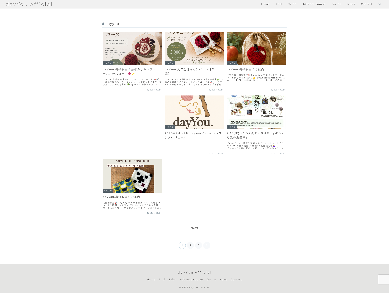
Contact (236, 279)
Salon (173, 279)
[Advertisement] (132, 114)
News (223, 279)
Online (211, 279)
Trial (162, 279)
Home (151, 279)
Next (194, 228)
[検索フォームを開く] (380, 4)
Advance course (191, 279)
